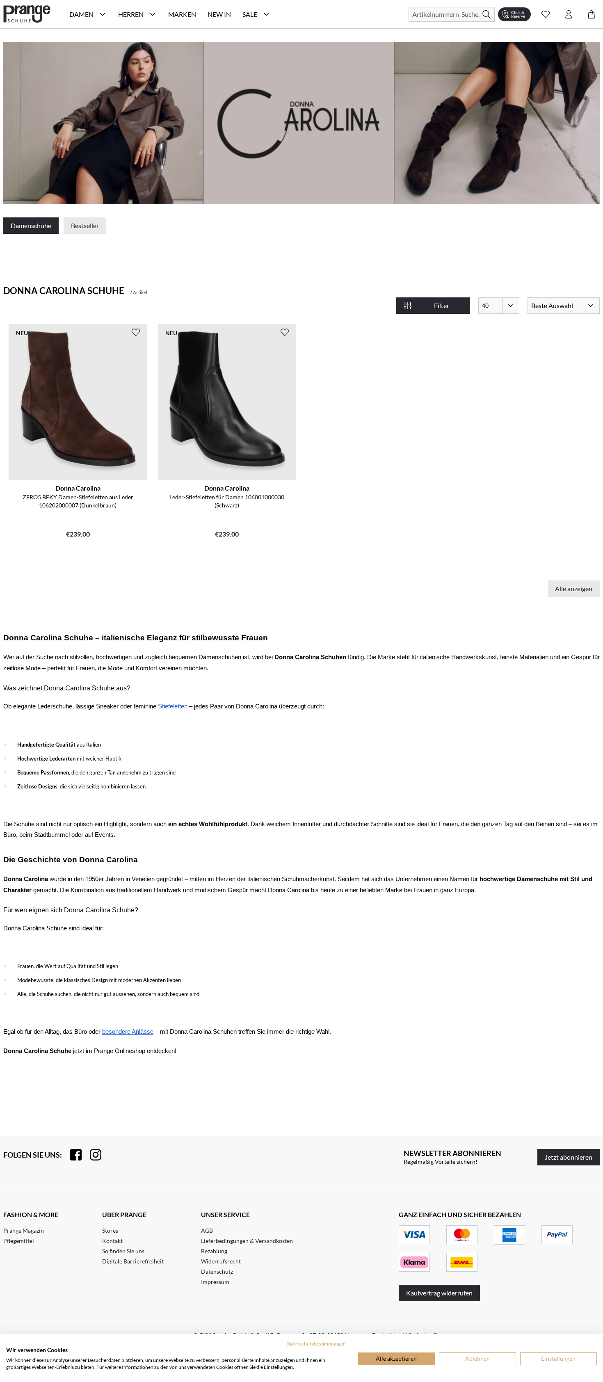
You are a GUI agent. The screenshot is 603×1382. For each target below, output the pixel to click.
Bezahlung (214, 1250)
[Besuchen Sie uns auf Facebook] (72, 1154)
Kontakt (112, 1240)
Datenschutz (217, 1271)
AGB (207, 1230)
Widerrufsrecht (221, 1261)
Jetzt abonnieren (568, 1157)
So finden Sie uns (123, 1250)
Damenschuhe (31, 225)
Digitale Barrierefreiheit (133, 1261)
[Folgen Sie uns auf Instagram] (91, 1154)
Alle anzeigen (573, 588)
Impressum (215, 1281)
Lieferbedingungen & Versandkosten (247, 1240)
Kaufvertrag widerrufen (439, 1293)
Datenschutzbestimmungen (316, 1344)
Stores (110, 1230)
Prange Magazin (23, 1230)
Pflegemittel (18, 1240)
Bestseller (85, 225)
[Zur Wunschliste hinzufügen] (136, 332)
